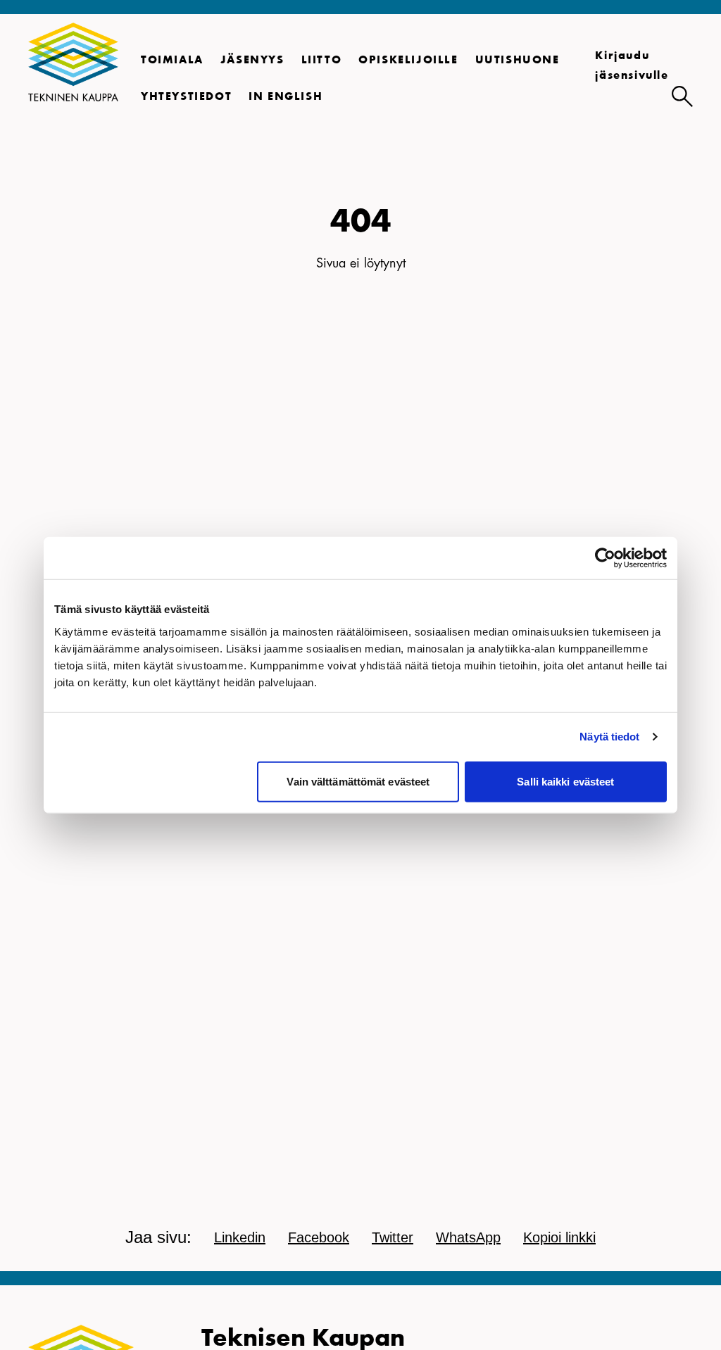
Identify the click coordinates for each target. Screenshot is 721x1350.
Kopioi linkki (559, 1237)
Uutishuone (517, 60)
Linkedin (239, 1237)
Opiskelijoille (408, 60)
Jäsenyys (252, 60)
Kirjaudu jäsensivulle (631, 66)
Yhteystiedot (186, 97)
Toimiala (172, 60)
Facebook (318, 1237)
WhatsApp (468, 1237)
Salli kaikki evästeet (565, 781)
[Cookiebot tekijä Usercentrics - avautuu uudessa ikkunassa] (605, 558)
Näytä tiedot (609, 737)
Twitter (392, 1237)
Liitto (321, 60)
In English (285, 97)
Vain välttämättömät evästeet (358, 781)
